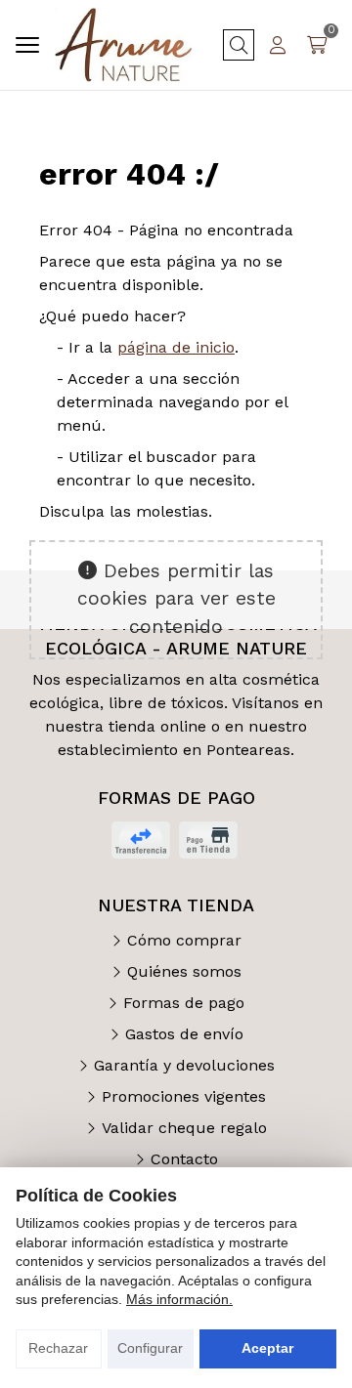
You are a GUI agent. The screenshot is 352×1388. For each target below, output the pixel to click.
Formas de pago (183, 1002)
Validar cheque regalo (184, 1127)
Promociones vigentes (184, 1096)
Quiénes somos (184, 971)
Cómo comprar (184, 940)
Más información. (179, 1299)
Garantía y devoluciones (184, 1065)
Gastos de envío (184, 1034)
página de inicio (176, 347)
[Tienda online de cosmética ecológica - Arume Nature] (123, 45)
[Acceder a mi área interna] (277, 45)
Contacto (184, 1159)
